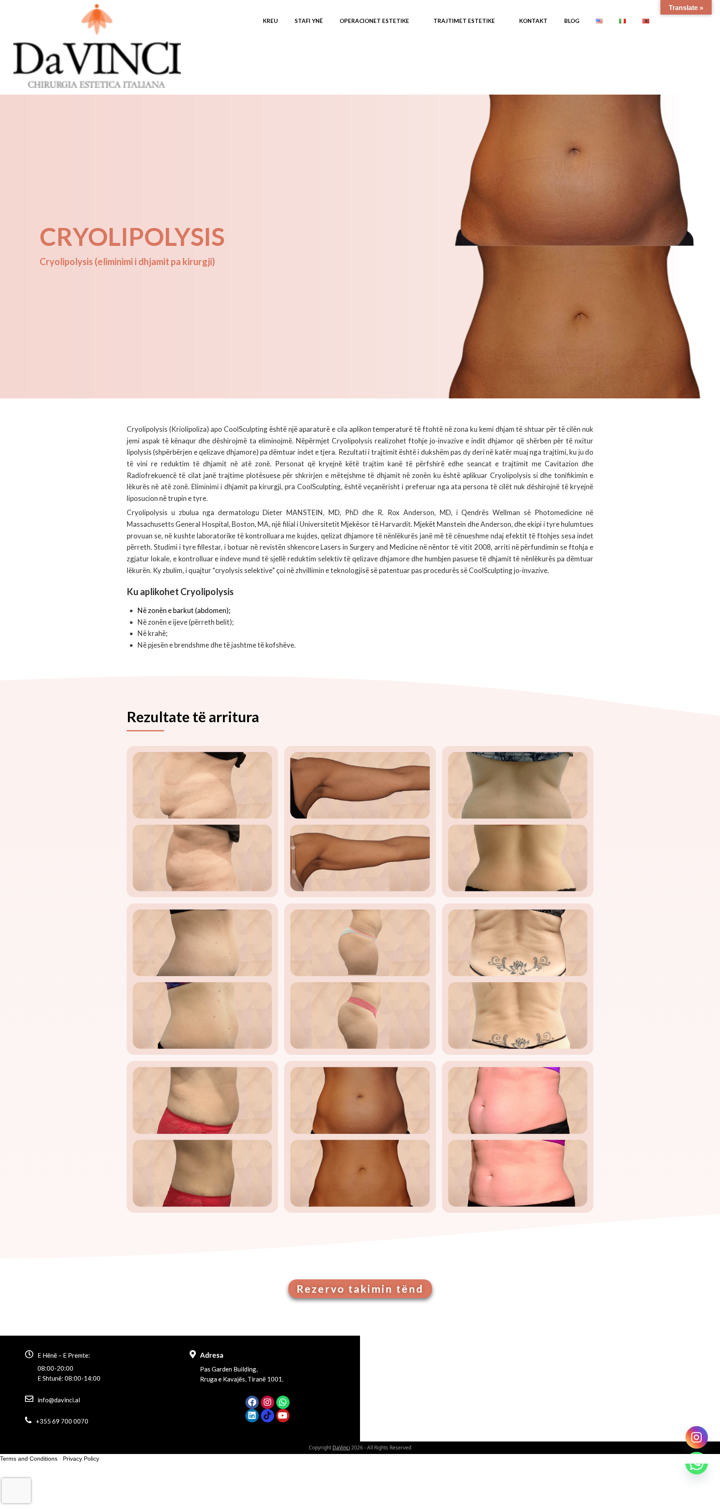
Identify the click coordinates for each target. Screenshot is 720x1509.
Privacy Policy (81, 1458)
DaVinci (341, 1447)
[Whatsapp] (283, 1402)
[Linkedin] (252, 1415)
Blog (571, 21)
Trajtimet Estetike (464, 21)
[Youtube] (283, 1415)
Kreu (270, 21)
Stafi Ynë (309, 21)
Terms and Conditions (29, 1458)
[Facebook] (252, 1402)
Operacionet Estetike (374, 21)
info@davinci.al (59, 1400)
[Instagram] (267, 1402)
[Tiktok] (267, 1415)
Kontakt (533, 21)
